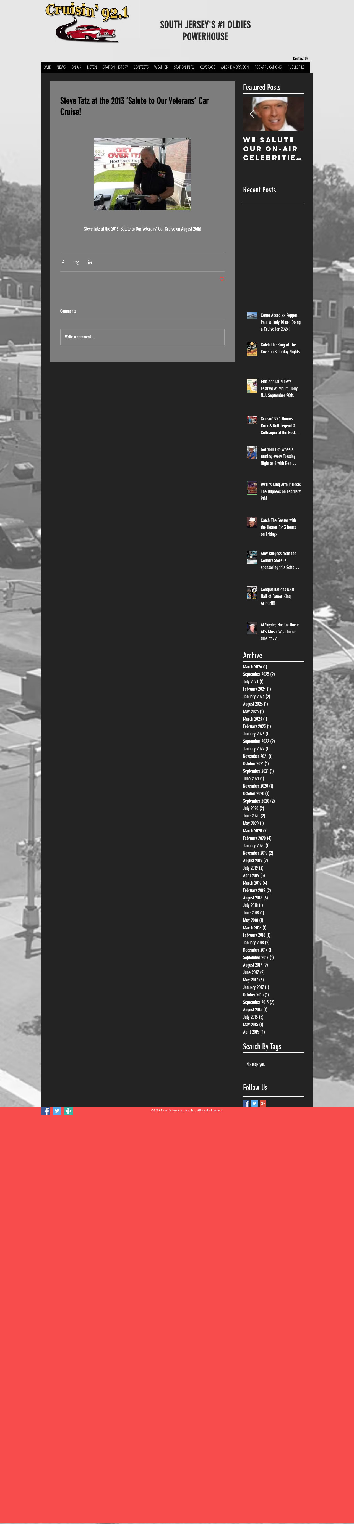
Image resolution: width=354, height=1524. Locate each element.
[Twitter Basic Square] (254, 1103)
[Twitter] (57, 1111)
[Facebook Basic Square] (246, 1103)
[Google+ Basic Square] (263, 1103)
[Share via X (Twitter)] (76, 262)
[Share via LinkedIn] (90, 262)
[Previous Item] (251, 114)
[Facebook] (45, 1111)
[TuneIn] (68, 1111)
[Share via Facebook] (63, 262)
